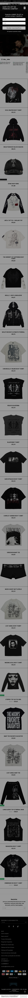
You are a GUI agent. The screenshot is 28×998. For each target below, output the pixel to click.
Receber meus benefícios (14, 28)
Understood (23, 996)
